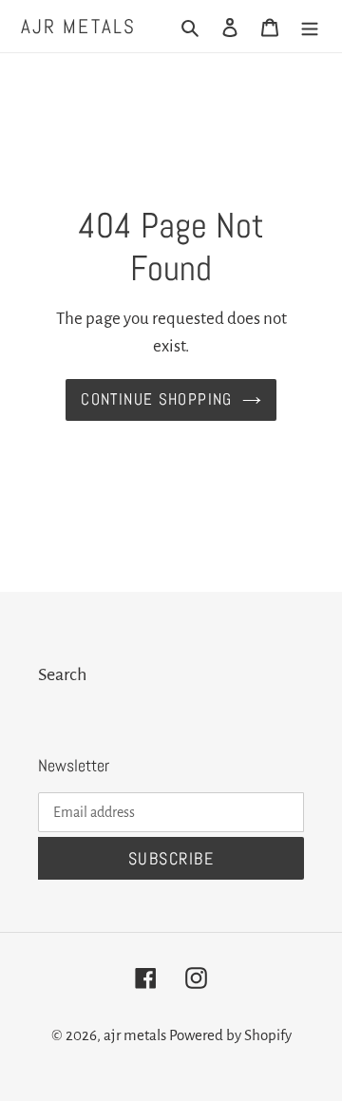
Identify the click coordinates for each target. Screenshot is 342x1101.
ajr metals (78, 26)
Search (62, 674)
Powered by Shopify (230, 1035)
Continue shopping (156, 399)
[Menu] (310, 26)
